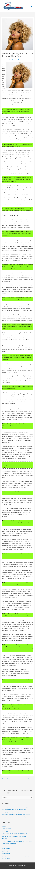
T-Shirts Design (6, 59)
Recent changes (6, 848)
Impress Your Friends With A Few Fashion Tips (14, 817)
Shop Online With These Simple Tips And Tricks (14, 809)
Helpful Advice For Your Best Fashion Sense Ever (14, 833)
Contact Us (5, 831)
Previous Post (5, 779)
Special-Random (6, 853)
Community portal (6, 828)
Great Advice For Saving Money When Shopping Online (16, 807)
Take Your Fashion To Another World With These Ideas (16, 856)
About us (4, 826)
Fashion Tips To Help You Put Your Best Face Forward (16, 814)
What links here (6, 858)
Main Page (4, 838)
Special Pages (5, 851)
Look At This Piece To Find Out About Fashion (14, 836)
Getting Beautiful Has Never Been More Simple (14, 812)
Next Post (31, 779)
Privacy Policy (5, 846)
